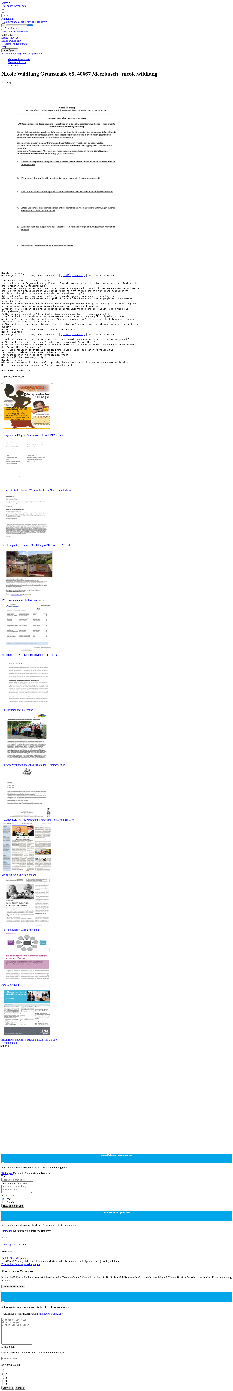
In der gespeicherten (32, 53)
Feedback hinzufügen (13, 1286)
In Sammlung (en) (11, 53)
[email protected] (73, 275)
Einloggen (7, 1173)
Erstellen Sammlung (13, 1205)
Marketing (13, 65)
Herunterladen (9, 1042)
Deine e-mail (8, 1346)
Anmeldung (7, 18)
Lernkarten (20, 5)
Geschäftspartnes (19, 1258)
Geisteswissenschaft (19, 59)
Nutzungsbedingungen (27, 1264)
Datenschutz (8, 1264)
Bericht (5, 1258)
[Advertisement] (103, 91)
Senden (20, 1388)
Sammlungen (21, 31)
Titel (3, 1176)
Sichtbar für (7, 1195)
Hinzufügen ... (10, 50)
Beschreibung (15, 1183)
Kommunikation (17, 62)
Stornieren (8, 1388)
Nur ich (10, 1202)
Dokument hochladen (13, 21)
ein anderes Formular (50, 1313)
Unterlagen (7, 5)
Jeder (8, 1198)
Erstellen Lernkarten (36, 21)
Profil (4, 46)
